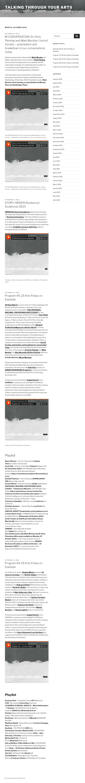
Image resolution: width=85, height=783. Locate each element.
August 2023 (57, 118)
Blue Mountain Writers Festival (27, 352)
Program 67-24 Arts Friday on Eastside (66, 67)
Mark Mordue (37, 57)
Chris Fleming (39, 60)
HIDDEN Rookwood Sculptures (17, 212)
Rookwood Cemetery (15, 217)
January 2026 (57, 79)
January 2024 (57, 102)
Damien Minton (28, 572)
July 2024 (56, 87)
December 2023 (58, 106)
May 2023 (56, 122)
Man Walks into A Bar (23, 592)
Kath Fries (32, 368)
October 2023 (57, 110)
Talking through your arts (38, 7)
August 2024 (57, 83)
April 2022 (56, 169)
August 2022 (57, 153)
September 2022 (58, 149)
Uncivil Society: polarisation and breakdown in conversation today (26, 344)
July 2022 (56, 157)
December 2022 (58, 137)
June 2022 (56, 161)
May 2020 (56, 196)
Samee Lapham (21, 610)
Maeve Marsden (25, 357)
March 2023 (57, 130)
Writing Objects (11, 305)
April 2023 (56, 126)
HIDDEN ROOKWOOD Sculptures (18, 370)
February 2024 (58, 99)
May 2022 (56, 165)
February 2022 (58, 176)
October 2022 (57, 145)
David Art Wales (19, 587)
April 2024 (56, 91)
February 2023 (58, 134)
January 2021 (57, 188)
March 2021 (57, 184)
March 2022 (57, 173)
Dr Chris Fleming (31, 350)
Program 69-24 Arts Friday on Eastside (66, 59)
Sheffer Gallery (30, 575)
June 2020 (56, 192)
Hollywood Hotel (23, 585)
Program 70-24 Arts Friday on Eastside (66, 55)
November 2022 (58, 141)
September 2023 (58, 114)
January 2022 (57, 180)
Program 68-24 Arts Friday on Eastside (66, 63)
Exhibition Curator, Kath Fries (25, 227)
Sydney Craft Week (26, 605)
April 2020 (56, 200)
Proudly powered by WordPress (14, 778)
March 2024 (57, 95)
